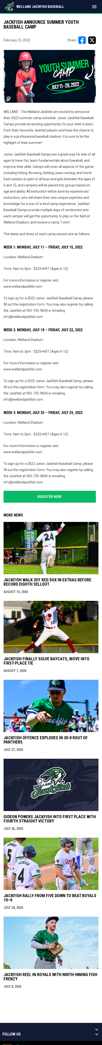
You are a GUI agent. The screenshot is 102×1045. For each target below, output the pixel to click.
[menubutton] (94, 7)
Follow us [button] (11, 1034)
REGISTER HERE (49, 497)
